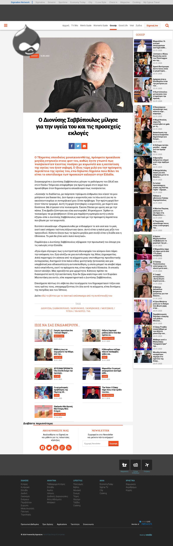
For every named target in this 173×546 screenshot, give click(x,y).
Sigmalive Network (20, 2)
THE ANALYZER (108, 395)
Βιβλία (76, 487)
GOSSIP (105, 376)
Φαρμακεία (131, 484)
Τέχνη (76, 496)
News (135, 465)
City (90, 2)
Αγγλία (50, 490)
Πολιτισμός (78, 484)
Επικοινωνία (88, 524)
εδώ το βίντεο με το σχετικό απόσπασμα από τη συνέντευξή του (76, 295)
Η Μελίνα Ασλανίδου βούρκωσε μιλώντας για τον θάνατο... (160, 291)
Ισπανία (50, 493)
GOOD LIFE (58, 357)
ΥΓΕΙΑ (69, 311)
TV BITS (57, 376)
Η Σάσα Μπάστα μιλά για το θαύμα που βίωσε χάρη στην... (161, 305)
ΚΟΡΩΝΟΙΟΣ (92, 308)
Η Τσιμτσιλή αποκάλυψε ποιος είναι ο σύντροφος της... (161, 224)
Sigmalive (40, 2)
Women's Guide (100, 25)
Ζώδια (139, 25)
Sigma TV (104, 487)
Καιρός (129, 490)
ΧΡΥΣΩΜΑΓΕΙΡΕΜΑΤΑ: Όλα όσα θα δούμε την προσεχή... (63, 370)
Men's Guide (85, 25)
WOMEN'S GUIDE (108, 338)
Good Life (123, 25)
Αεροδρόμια (131, 487)
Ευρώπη (24, 505)
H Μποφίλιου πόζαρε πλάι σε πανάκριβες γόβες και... (111, 351)
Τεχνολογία (26, 514)
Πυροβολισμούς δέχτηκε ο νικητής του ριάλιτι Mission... (161, 317)
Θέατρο (76, 499)
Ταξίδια (76, 502)
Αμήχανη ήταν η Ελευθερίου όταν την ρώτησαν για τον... (160, 82)
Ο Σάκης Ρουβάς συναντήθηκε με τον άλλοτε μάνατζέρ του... (160, 330)
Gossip (113, 25)
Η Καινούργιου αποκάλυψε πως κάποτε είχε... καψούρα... (160, 110)
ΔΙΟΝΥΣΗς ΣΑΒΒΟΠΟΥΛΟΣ (55, 308)
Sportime (63, 2)
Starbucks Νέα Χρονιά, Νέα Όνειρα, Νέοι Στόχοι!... (63, 408)
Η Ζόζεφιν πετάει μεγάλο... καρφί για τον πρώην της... (160, 148)
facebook (42, 448)
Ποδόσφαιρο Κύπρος (56, 484)
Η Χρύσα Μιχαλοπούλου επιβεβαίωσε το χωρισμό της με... (160, 239)
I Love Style (100, 2)
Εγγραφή (113, 444)
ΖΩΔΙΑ (57, 395)
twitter (49, 448)
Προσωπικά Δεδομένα (30, 524)
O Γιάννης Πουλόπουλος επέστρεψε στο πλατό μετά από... (161, 265)
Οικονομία (25, 496)
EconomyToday (106, 484)
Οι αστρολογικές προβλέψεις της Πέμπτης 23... (61, 389)
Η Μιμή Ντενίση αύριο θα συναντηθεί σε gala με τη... (161, 123)
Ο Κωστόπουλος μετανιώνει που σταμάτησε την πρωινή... (160, 95)
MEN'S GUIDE (59, 336)
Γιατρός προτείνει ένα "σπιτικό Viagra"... (63, 331)
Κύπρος (24, 484)
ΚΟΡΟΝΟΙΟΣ (77, 308)
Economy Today (77, 2)
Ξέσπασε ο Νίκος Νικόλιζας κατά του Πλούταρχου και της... (160, 57)
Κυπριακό (25, 487)
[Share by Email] (84, 146)
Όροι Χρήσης (48, 524)
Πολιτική (25, 511)
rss (69, 448)
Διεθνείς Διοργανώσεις (57, 496)
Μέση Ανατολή (27, 508)
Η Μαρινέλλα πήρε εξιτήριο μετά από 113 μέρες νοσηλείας (161, 252)
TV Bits (74, 25)
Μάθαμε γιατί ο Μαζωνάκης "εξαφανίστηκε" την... (160, 343)
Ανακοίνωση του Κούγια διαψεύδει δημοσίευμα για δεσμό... (161, 135)
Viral (132, 25)
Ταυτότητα (75, 524)
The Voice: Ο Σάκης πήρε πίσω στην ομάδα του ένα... (111, 389)
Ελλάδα (24, 490)
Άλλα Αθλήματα (54, 499)
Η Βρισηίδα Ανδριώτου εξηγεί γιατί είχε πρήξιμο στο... (161, 161)
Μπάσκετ (51, 502)
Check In (113, 2)
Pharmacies (124, 465)
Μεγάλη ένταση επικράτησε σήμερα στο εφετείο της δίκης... (159, 356)
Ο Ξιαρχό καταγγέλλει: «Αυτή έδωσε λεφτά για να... (159, 277)
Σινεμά (76, 493)
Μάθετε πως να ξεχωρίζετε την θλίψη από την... (63, 351)
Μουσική (77, 490)
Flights (147, 465)
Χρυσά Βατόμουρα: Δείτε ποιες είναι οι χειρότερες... (161, 69)
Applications (62, 524)
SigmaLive (152, 25)
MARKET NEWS (60, 414)
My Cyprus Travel (151, 2)
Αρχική (65, 25)
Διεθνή (24, 493)
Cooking (136, 2)
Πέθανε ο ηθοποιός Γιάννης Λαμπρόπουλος (160, 198)
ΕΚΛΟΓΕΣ (80, 311)
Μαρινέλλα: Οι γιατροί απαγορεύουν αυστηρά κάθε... (111, 370)
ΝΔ (88, 311)
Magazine (125, 2)
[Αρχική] (27, 39)
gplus (62, 448)
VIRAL (105, 357)
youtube (56, 448)
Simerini (51, 2)
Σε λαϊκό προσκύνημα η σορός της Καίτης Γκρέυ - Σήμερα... (160, 186)
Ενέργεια (25, 499)
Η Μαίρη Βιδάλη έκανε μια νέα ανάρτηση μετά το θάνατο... (161, 173)
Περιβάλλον (26, 502)
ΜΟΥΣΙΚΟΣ (107, 308)
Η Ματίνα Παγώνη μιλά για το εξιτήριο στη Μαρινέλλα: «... (160, 212)
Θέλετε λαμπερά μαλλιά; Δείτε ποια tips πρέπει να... (111, 332)
